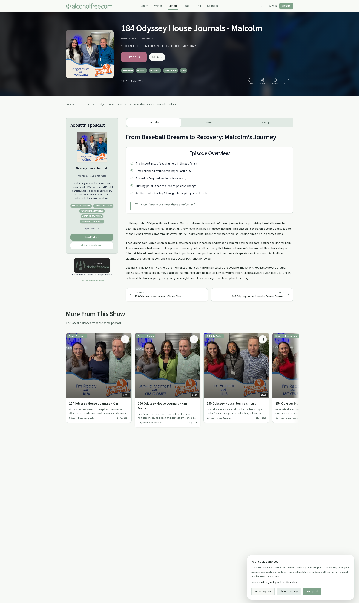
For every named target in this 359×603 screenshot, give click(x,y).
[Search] (262, 6)
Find (198, 6)
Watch (158, 6)
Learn (144, 6)
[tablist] (209, 122)
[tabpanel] (209, 204)
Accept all (312, 591)
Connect (212, 6)
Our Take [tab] (154, 122)
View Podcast (92, 237)
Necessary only (263, 591)
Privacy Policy (268, 582)
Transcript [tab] (265, 122)
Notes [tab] (209, 122)
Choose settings (289, 591)
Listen (173, 6)
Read (186, 6)
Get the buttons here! (92, 281)
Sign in (273, 6)
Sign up (286, 6)
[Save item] (125, 339)
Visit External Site (91, 245)
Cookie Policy (289, 582)
